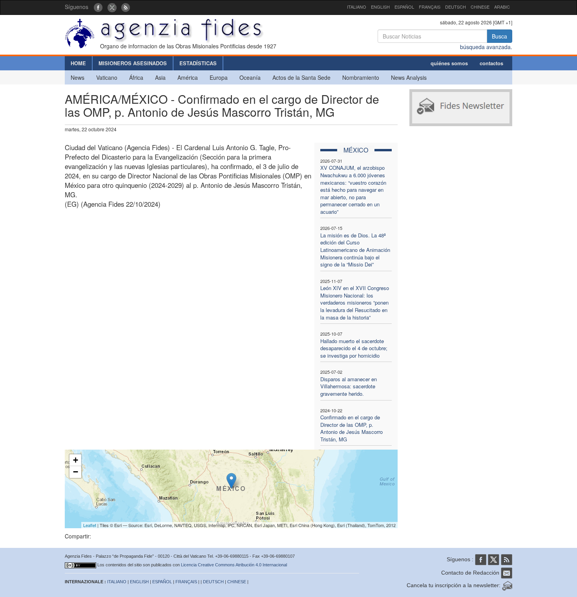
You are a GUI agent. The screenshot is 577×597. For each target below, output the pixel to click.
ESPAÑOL (404, 7)
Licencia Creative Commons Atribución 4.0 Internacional (234, 564)
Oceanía (250, 77)
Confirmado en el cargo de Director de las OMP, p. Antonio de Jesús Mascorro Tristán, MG (351, 428)
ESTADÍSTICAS (198, 63)
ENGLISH (380, 7)
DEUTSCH (455, 7)
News (77, 77)
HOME (78, 63)
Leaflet (89, 525)
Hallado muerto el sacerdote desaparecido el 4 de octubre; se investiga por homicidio (353, 348)
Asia (160, 77)
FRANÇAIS (429, 7)
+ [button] (75, 460)
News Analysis (409, 77)
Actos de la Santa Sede (301, 77)
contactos (491, 63)
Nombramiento (360, 77)
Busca (499, 36)
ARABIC (502, 7)
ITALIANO (356, 7)
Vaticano (106, 77)
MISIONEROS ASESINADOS (133, 63)
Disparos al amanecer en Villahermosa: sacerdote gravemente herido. (348, 386)
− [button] (75, 472)
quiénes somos (449, 63)
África (136, 77)
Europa (219, 77)
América (187, 77)
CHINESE (480, 7)
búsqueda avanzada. (486, 47)
